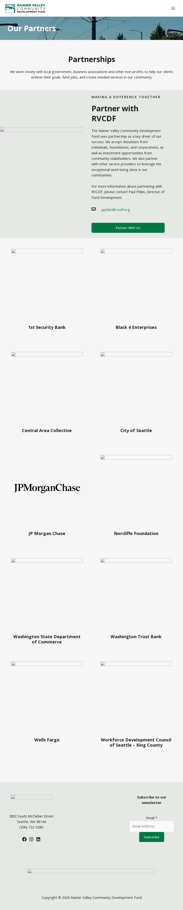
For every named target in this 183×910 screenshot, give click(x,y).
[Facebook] (24, 839)
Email (151, 817)
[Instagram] (31, 839)
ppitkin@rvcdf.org (116, 209)
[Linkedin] (38, 839)
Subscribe (152, 837)
